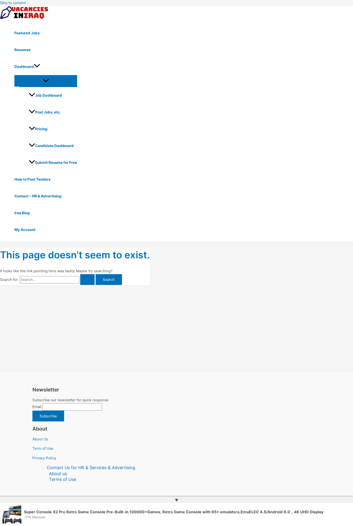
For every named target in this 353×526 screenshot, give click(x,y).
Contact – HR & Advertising (37, 196)
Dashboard (24, 66)
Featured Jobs (27, 33)
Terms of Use (62, 479)
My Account (25, 229)
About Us (40, 439)
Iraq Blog (22, 213)
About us (58, 473)
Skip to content (13, 2)
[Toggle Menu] (45, 81)
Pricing (41, 129)
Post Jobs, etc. (48, 112)
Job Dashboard (48, 95)
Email (37, 406)
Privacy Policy (44, 458)
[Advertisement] (75, 321)
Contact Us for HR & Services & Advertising (91, 467)
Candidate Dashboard (54, 145)
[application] (37, 66)
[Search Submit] (87, 279)
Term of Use (42, 448)
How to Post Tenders (32, 179)
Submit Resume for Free (56, 162)
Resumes (22, 49)
